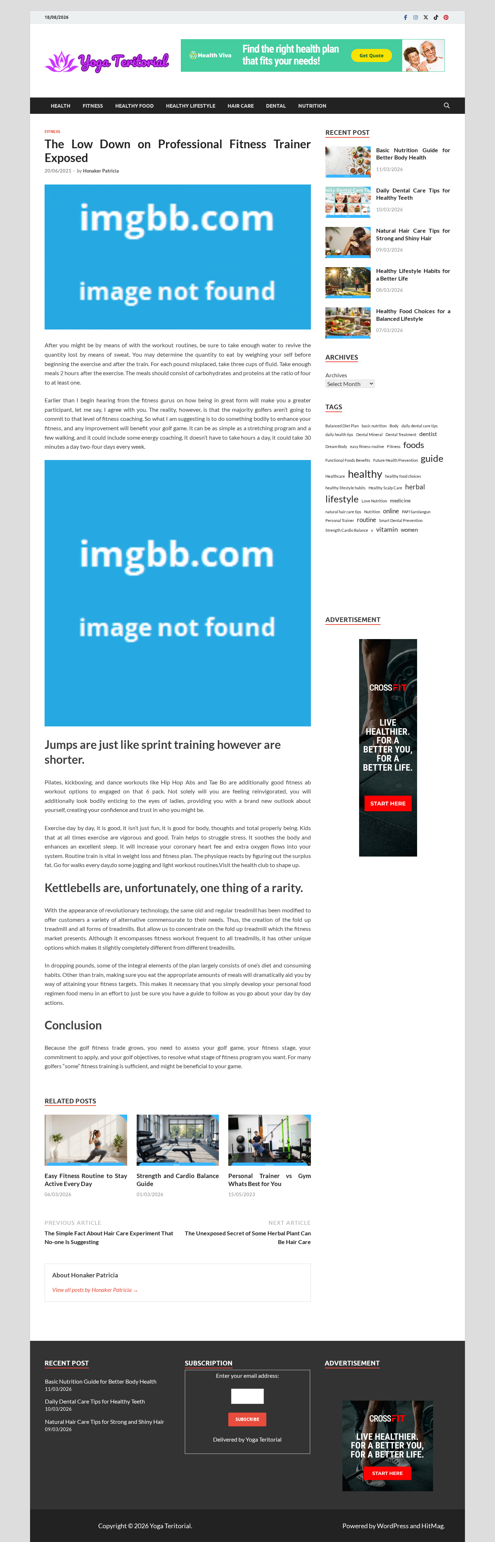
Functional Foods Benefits (347, 460)
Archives (336, 375)
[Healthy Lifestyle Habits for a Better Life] (348, 271)
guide (432, 458)
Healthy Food (134, 106)
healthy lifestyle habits (345, 487)
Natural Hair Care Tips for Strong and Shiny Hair (413, 234)
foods (413, 444)
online (391, 511)
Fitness (93, 106)
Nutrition (312, 106)
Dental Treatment (401, 434)
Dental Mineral (369, 434)
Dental (276, 106)
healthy (365, 473)
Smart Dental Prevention (401, 520)
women (409, 529)
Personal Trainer (339, 520)
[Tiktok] (436, 17)
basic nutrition (374, 425)
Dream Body (336, 446)
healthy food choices (403, 476)
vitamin (387, 529)
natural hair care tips (343, 511)
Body (394, 425)
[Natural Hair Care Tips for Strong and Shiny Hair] (348, 231)
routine (366, 519)
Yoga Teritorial (264, 1439)
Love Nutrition (374, 500)
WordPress (393, 1526)
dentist (428, 433)
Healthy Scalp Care (385, 487)
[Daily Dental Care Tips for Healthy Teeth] (348, 190)
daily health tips (339, 434)
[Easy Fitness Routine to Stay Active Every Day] (86, 1142)
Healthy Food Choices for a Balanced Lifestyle (413, 314)
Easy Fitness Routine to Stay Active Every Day (86, 1179)
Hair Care (241, 106)
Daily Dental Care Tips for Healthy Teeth (95, 1401)
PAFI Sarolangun (416, 511)
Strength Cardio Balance (346, 530)
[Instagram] (415, 17)
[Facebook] (405, 17)
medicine (400, 500)
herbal (415, 486)
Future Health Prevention (395, 460)
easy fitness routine (367, 446)
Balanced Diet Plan (342, 425)
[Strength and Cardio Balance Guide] (178, 1142)
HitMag (432, 1526)
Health (60, 106)
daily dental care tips (420, 425)
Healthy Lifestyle (190, 106)
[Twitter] (425, 17)
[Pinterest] (446, 17)
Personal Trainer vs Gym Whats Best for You (269, 1179)
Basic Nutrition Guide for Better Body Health (413, 153)
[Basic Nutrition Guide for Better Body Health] (348, 150)
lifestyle (342, 499)
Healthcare (335, 476)
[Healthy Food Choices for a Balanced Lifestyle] (348, 311)
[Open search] (446, 106)
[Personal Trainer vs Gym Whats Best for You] (269, 1142)
